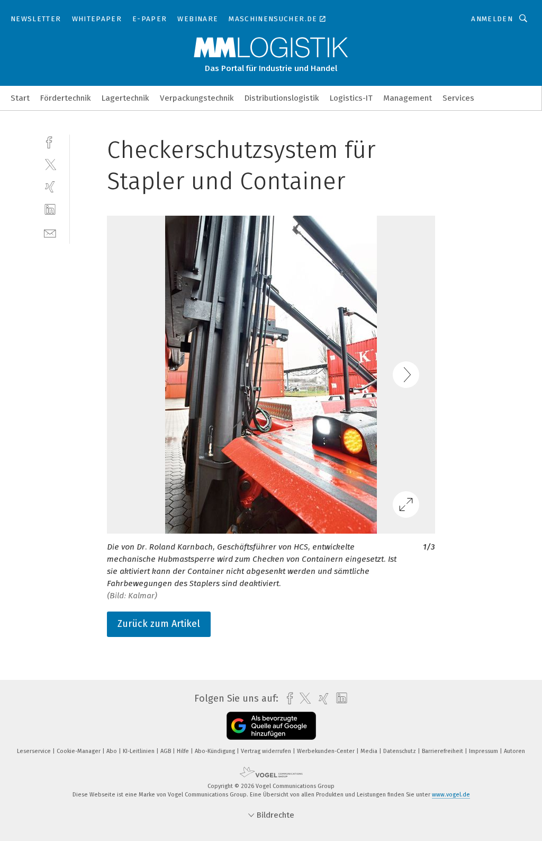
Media (369, 751)
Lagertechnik (125, 98)
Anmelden (492, 18)
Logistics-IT (351, 98)
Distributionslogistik (282, 98)
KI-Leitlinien (139, 751)
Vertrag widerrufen (267, 751)
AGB (166, 751)
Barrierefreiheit (443, 751)
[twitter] (50, 164)
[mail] (50, 232)
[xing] (50, 186)
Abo (112, 751)
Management (407, 98)
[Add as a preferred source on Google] (271, 726)
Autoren (514, 751)
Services (458, 98)
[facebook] (50, 141)
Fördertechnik (65, 98)
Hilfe (184, 751)
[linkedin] (50, 209)
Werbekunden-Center (326, 751)
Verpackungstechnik (197, 98)
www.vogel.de (451, 794)
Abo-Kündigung (216, 751)
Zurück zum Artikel (159, 624)
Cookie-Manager (79, 751)
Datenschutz (400, 751)
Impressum (484, 751)
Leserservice (34, 751)
